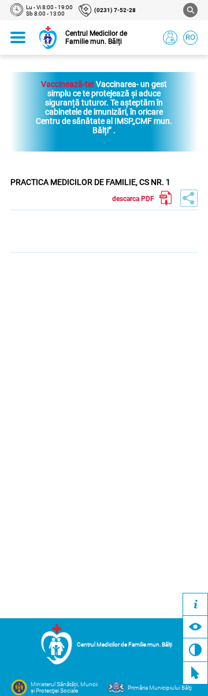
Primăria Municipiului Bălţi (160, 687)
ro (190, 37)
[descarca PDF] (165, 198)
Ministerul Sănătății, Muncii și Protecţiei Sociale (64, 687)
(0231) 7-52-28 (115, 10)
